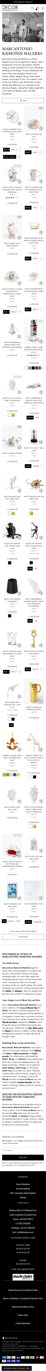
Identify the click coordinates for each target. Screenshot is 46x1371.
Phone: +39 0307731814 (23, 1219)
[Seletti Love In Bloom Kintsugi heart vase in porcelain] (12, 174)
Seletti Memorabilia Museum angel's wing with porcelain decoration (33, 602)
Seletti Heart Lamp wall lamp (12, 808)
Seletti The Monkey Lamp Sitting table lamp (12, 546)
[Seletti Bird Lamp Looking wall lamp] (12, 689)
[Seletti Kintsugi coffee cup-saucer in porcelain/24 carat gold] (12, 276)
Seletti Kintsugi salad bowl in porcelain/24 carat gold (33, 240)
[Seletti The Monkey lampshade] (12, 586)
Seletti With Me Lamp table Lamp (34, 857)
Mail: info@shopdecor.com (23, 1232)
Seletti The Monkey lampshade (12, 600)
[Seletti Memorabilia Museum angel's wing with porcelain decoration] (34, 586)
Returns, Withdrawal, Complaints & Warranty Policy (23, 1298)
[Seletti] (34, 435)
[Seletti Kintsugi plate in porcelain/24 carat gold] (12, 116)
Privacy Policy (23, 1315)
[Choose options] (19, 123)
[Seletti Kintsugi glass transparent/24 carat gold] (12, 638)
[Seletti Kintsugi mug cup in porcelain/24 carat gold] (34, 174)
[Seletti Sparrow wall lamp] (34, 891)
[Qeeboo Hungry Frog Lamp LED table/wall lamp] (12, 742)
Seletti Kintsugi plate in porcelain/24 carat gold (12, 131)
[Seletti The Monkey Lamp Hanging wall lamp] (34, 530)
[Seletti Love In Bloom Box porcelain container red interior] (12, 846)
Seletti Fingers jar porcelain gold (34, 708)
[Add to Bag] (19, 181)
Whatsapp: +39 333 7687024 (23, 1227)
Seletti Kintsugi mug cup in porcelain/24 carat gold (34, 189)
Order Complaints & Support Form (23, 1214)
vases (8, 1053)
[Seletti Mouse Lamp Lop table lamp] (34, 483)
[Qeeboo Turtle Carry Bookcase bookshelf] (34, 331)
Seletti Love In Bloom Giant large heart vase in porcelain (33, 809)
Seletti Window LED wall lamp (12, 905)
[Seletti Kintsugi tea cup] (34, 118)
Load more (23, 937)
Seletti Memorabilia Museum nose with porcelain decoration (12, 344)
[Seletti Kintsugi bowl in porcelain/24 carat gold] (34, 276)
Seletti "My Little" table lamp (34, 449)
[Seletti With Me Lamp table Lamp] (34, 843)
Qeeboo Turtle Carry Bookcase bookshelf (34, 348)
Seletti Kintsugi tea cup (34, 135)
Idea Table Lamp (35, 1028)
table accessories (20, 1053)
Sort (24, 100)
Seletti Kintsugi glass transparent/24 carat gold (12, 653)
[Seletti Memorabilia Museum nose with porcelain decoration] (12, 329)
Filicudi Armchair (9, 1022)
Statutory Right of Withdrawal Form (23, 1210)
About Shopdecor (23, 1184)
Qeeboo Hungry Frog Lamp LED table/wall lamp (12, 758)
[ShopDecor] (10, 8)
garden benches (25, 1082)
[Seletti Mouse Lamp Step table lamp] (12, 483)
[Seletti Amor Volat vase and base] (12, 227)
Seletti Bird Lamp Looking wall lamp (12, 703)
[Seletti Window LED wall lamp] (12, 891)
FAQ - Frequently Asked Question (23, 1193)
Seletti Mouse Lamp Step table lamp (12, 498)
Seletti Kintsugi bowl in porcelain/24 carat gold (34, 291)
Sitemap (23, 1197)
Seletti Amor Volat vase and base (12, 244)
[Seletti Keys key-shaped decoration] (34, 638)
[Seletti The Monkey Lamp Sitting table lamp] (12, 530)
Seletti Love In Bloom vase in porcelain (12, 399)
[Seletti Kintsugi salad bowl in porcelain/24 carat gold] (34, 225)
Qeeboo (18, 991)
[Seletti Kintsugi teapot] (12, 437)
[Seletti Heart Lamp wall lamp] (12, 794)
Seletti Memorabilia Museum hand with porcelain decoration (34, 400)
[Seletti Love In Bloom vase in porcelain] (12, 385)
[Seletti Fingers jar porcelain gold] (34, 691)
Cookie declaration (23, 1323)
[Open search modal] (32, 8)
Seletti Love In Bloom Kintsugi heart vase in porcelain (12, 189)
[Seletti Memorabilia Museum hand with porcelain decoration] (34, 385)
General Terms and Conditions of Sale (23, 1290)
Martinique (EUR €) (11, 1338)
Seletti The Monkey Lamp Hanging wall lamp (33, 545)
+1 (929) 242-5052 (23, 1223)
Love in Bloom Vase (29, 1007)
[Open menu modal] (42, 8)
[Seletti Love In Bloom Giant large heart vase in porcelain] (34, 794)
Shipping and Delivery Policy (23, 1306)
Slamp (7, 1030)
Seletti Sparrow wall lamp (34, 905)
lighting (37, 1050)
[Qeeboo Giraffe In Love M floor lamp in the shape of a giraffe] (34, 742)
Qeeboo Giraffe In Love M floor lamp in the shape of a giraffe (33, 759)
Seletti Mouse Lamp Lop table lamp (34, 497)
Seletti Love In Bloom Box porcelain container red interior (12, 864)
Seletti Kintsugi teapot (12, 453)
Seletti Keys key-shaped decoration (34, 652)
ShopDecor (18, 1342)
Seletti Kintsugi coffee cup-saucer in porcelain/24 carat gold (12, 292)
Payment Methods (23, 1188)
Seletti (8, 991)
